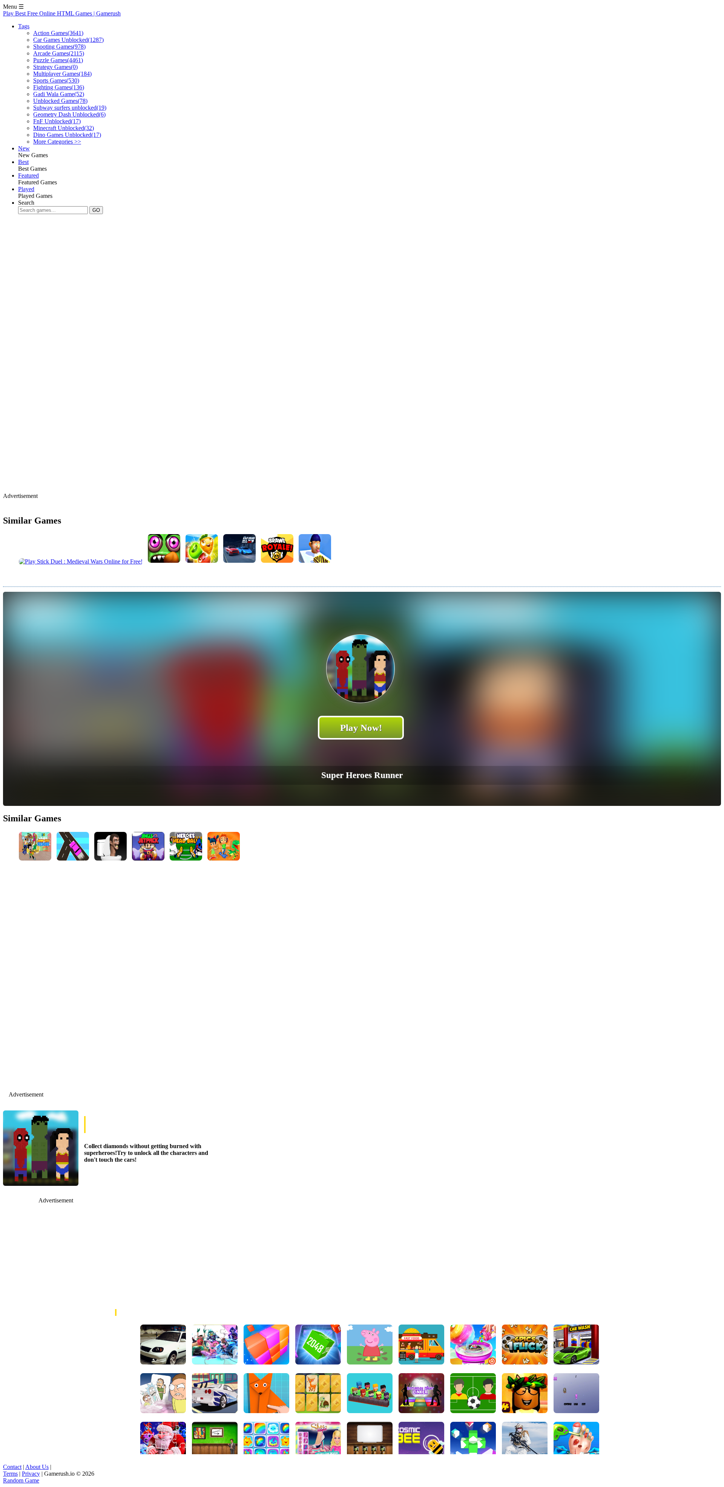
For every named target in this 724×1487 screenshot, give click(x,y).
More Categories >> (57, 141)
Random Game (21, 1480)
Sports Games (56, 80)
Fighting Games (58, 87)
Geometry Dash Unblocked (69, 114)
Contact (12, 1467)
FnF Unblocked (57, 121)
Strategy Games (55, 67)
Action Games (58, 33)
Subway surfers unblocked (69, 107)
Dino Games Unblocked (67, 135)
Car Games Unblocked (68, 40)
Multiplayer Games (62, 73)
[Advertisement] (140, 244)
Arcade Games (58, 53)
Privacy (31, 1473)
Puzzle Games (58, 60)
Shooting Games (59, 46)
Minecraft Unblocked (63, 128)
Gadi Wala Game (58, 94)
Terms (10, 1473)
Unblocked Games (60, 101)
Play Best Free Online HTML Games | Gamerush (62, 13)
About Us (37, 1467)
